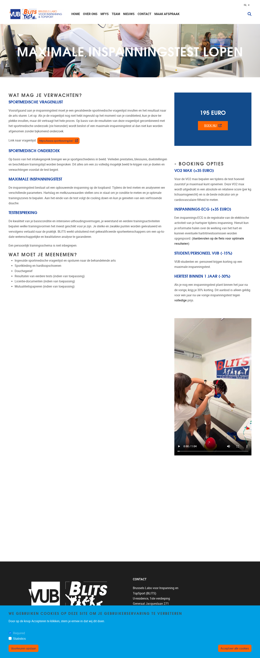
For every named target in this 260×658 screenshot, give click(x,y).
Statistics (19, 638)
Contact (144, 14)
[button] (248, 14)
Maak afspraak (166, 14)
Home (75, 14)
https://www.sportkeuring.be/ (56, 141)
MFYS (104, 14)
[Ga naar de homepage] (36, 14)
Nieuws (129, 14)
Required (19, 633)
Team (116, 14)
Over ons (90, 14)
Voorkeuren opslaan (23, 648)
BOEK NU (210, 125)
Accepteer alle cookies (235, 648)
